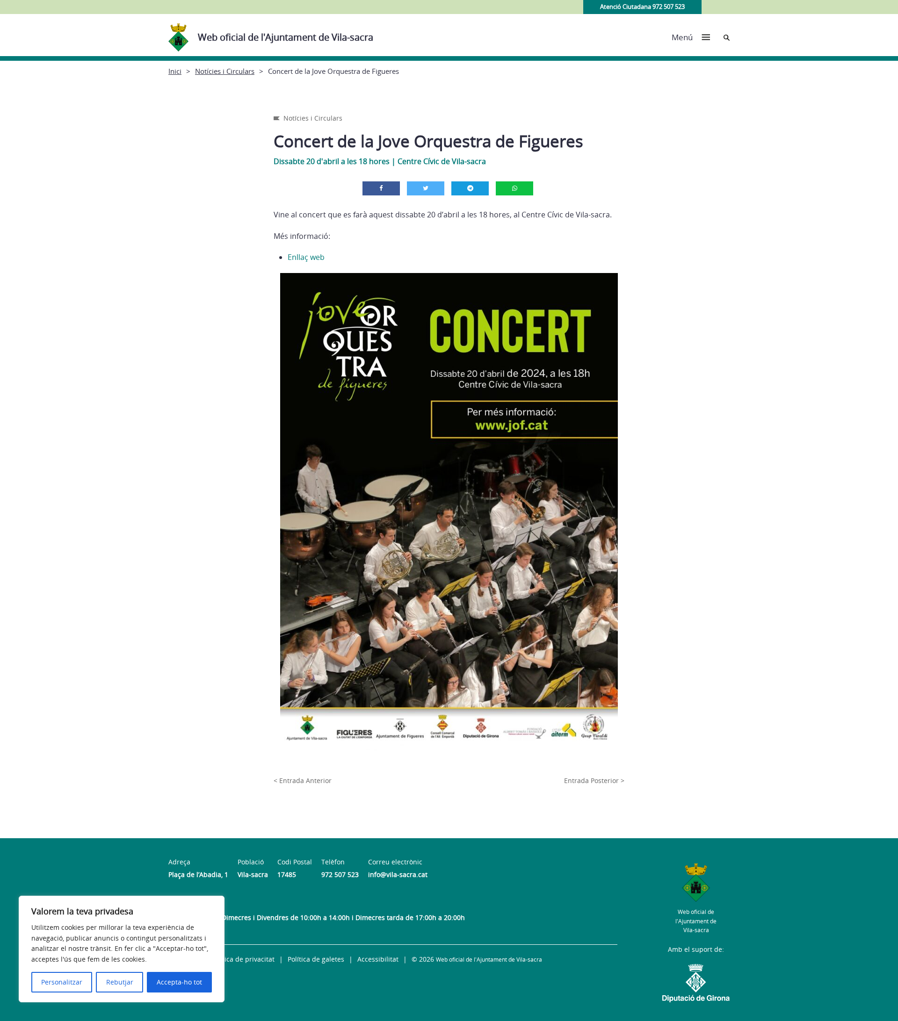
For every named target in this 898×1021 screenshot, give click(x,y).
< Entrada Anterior (303, 780)
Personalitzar (61, 982)
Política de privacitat (243, 959)
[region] (121, 949)
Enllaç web (306, 257)
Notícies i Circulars (224, 71)
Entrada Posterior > (594, 780)
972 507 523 (340, 874)
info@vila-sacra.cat (397, 874)
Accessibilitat (377, 959)
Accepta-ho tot (179, 982)
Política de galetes (316, 959)
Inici (174, 71)
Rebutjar (119, 982)
